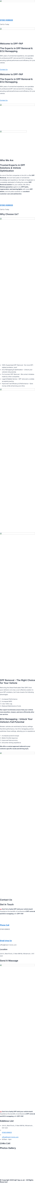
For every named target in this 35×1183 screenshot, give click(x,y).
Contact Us (4, 69)
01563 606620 (6, 20)
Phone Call (4, 925)
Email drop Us (6, 941)
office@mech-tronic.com (10, 1137)
